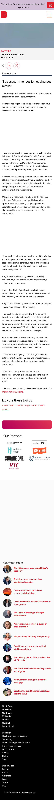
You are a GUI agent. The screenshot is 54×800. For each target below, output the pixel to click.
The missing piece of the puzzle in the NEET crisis (32, 658)
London (5, 719)
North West (7, 713)
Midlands (6, 716)
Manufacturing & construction (16, 742)
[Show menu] (49, 15)
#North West (8, 405)
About (5, 772)
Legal (4, 779)
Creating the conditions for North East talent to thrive (31, 692)
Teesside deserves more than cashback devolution (28, 580)
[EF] (14, 443)
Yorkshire (6, 709)
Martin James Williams (12, 54)
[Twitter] (17, 65)
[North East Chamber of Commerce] (39, 458)
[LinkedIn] (9, 65)
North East (7, 706)
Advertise (6, 775)
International (8, 726)
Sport (4, 759)
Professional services (11, 746)
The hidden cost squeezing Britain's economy (31, 569)
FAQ (4, 785)
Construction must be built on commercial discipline (28, 591)
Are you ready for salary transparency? (32, 636)
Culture (5, 756)
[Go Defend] (39, 450)
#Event (41, 405)
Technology (7, 739)
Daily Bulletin (8, 765)
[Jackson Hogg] (14, 450)
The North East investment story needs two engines (32, 670)
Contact (5, 769)
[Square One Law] (14, 458)
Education (6, 732)
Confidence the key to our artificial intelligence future (30, 647)
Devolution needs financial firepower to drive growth (32, 603)
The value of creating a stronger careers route (29, 614)
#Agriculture (30, 405)
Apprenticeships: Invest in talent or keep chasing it (30, 625)
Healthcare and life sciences (14, 736)
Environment (8, 749)
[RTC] (14, 465)
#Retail (19, 405)
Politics (5, 752)
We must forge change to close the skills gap (30, 681)
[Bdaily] (4, 14)
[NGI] (39, 443)
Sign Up (50, 5)
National (6, 722)
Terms (5, 782)
